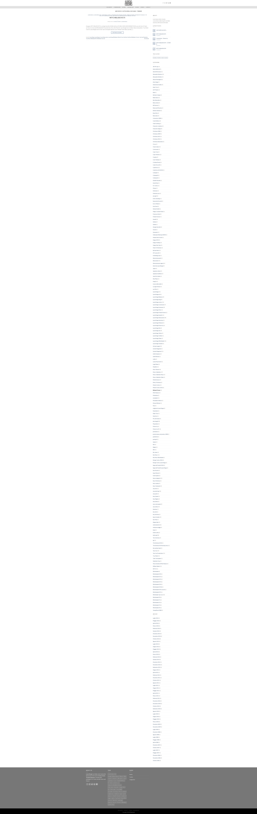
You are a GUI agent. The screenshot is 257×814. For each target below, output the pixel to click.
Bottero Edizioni (156, 110)
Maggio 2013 (156, 649)
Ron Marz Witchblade (140, 14)
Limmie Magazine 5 (157, 351)
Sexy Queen (155, 496)
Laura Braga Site (156, 328)
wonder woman (111, 804)
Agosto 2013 (156, 641)
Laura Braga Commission (158, 304)
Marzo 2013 (156, 654)
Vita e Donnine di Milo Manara (160, 563)
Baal (154, 92)
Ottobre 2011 (156, 680)
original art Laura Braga (158, 408)
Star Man (155, 519)
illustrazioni (155, 260)
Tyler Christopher (157, 558)
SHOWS (124, 7)
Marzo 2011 (156, 695)
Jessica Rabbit (119, 789)
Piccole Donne (156, 418)
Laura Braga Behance (158, 297)
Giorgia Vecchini (156, 227)
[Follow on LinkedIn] (170, 3)
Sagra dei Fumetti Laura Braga (160, 467)
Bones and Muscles (157, 108)
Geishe (154, 224)
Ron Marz (132, 14)
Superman (110, 802)
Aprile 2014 (155, 623)
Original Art (130, 7)
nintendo (124, 791)
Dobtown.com (156, 193)
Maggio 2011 (156, 690)
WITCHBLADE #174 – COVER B (163, 43)
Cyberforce (155, 167)
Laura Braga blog (157, 299)
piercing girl (155, 421)
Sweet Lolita (155, 532)
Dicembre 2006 (156, 755)
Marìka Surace (156, 379)
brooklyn (155, 57)
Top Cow (137, 37)
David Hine (155, 183)
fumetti (154, 219)
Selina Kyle (115, 800)
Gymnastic (155, 232)
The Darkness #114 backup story (160, 545)
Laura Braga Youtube (157, 343)
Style (154, 530)
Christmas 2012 (156, 139)
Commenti (146, 38)
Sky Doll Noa (156, 514)
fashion (159, 57)
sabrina (113, 798)
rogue (109, 798)
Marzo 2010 (156, 721)
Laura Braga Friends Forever (159, 312)
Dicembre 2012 (156, 662)
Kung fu (154, 281)
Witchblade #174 (157, 584)
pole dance (155, 431)
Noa (154, 405)
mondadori (155, 398)
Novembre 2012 (156, 664)
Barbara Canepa (156, 95)
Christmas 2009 (156, 133)
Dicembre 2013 (156, 633)
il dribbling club (156, 255)
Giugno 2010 (156, 716)
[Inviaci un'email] (168, 3)
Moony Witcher (156, 403)
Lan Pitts (155, 289)
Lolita (154, 359)
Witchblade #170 (157, 574)
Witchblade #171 (157, 576)
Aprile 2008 (155, 742)
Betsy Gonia (155, 102)
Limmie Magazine (157, 348)
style (163, 57)
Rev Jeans (155, 452)
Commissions (117, 7)
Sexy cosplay (156, 483)
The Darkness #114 (157, 543)
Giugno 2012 (156, 669)
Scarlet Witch (123, 798)
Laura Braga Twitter (157, 335)
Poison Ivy (155, 426)
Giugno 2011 (156, 688)
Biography (109, 7)
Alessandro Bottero (157, 76)
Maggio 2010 (156, 719)
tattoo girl (155, 535)
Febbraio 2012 (156, 675)
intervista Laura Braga (158, 265)
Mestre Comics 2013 (158, 387)
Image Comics (122, 787)
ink (108, 789)
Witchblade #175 (121, 15)
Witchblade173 (156, 605)
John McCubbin (156, 276)
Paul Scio (155, 416)
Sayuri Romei (156, 473)
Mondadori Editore (157, 400)
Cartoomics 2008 (157, 118)
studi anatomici (156, 524)
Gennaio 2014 (156, 631)
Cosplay (155, 157)
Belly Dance (155, 97)
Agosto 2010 (156, 711)
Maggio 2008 (156, 739)
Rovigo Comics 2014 (157, 460)
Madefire (155, 366)
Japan (154, 268)
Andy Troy (155, 87)
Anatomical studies (157, 84)
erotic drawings (156, 198)
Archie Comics (111, 774)
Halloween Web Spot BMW (159, 234)
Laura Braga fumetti (157, 315)
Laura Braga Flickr (157, 309)
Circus (154, 144)
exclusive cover (116, 782)
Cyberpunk (155, 177)
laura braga (115, 791)
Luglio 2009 (155, 729)
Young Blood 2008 (157, 610)
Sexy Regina (155, 499)
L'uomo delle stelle (157, 284)
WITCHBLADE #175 (117, 18)
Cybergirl (155, 172)
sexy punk (155, 493)
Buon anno (155, 115)
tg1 (153, 540)
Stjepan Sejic (156, 522)
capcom (109, 778)
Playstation (155, 423)
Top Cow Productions (107, 15)
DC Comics (110, 782)
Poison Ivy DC (156, 429)
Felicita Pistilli (156, 209)
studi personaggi (156, 527)
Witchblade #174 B (157, 587)
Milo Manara (156, 392)
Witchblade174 (156, 607)
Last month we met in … (161, 30)
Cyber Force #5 (156, 165)
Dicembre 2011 (156, 677)
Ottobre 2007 (156, 747)
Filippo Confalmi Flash (158, 211)
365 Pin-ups (155, 66)
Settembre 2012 (156, 667)
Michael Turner (126, 14)
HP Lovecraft (156, 253)
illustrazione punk (157, 258)
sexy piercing (156, 491)
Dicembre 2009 (156, 724)
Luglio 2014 (155, 618)
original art (117, 793)
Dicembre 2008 (156, 732)
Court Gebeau (156, 159)
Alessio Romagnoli (157, 79)
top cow (114, 802)
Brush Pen (155, 113)
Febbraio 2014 (156, 628)
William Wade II (156, 566)
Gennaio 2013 (156, 659)
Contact (148, 7)
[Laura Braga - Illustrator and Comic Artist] (128, 3)
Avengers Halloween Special (113, 776)
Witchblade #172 (157, 579)
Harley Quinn (110, 787)
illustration (116, 787)
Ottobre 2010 (156, 706)
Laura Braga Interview (158, 320)
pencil (124, 793)
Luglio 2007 (155, 750)
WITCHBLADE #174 (161, 48)
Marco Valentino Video (158, 377)
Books (137, 7)
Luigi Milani (155, 364)
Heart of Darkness (157, 247)
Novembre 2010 (156, 703)
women (166, 57)
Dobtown (155, 190)
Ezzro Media (156, 203)
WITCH (155, 568)
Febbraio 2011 (156, 698)
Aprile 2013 (155, 651)
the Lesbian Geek (157, 548)
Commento (158, 39)
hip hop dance (156, 250)
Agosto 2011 (156, 682)
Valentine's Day (156, 561)
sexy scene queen (157, 504)
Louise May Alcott (157, 361)
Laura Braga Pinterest (158, 322)
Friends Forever (156, 216)
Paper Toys (155, 413)
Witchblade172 (156, 602)
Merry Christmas (157, 382)
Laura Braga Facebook (158, 307)
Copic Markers (156, 154)
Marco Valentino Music (158, 374)
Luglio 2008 (155, 737)
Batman (121, 776)
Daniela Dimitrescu (121, 780)
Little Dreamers (156, 354)
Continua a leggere (117, 32)
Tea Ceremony (156, 537)
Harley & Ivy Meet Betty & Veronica (114, 785)
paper (121, 793)
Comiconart (155, 149)
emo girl (155, 196)
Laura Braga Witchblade (116, 14)
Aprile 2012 (155, 672)
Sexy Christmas (156, 480)
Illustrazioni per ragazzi (158, 263)
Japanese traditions (157, 273)
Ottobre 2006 (156, 760)
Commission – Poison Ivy (162, 38)
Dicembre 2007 (156, 745)
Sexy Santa (155, 501)
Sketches (155, 509)
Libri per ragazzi (156, 346)
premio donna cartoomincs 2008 (160, 434)
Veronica (119, 802)
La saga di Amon (156, 286)
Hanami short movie (157, 237)
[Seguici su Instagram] (164, 3)
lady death (110, 791)
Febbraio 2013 (156, 657)
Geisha (154, 221)
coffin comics (119, 778)
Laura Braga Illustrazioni (158, 317)
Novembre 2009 (156, 726)
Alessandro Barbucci (157, 74)
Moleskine (155, 395)
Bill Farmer (155, 105)
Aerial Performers (157, 71)
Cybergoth (155, 175)
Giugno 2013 (156, 646)
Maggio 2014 (156, 620)
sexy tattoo (155, 506)
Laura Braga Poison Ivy (158, 325)
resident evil (123, 795)
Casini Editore (156, 120)
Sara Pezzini (155, 470)
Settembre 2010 (156, 708)
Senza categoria (156, 478)
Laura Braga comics (106, 14)
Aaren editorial (156, 69)
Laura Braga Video (157, 338)
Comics (142, 7)
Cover (115, 780)
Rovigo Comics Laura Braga (159, 462)
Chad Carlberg (156, 123)
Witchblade (155, 571)
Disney (154, 188)
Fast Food (155, 206)
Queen (154, 442)
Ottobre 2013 (156, 638)
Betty (125, 776)
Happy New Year (157, 245)
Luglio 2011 (155, 685)
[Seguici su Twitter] (166, 3)
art (115, 774)
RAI (154, 444)
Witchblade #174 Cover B (159, 589)
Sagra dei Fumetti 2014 (158, 465)
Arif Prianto (155, 89)
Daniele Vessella (156, 180)
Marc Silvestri (156, 369)
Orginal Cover (111, 793)
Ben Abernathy (156, 100)
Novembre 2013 (156, 636)
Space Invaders (156, 517)
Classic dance (156, 146)
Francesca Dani (156, 214)
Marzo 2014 (156, 625)
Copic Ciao (155, 152)
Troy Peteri (115, 15)
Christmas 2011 (156, 136)
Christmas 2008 (156, 131)
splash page (120, 800)
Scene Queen (156, 475)
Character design (157, 128)
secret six (110, 800)
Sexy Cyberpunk (156, 486)
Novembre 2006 (156, 758)
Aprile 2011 (155, 693)
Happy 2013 (156, 240)
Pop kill (114, 795)
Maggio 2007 (156, 752)
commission (110, 780)
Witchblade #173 (157, 581)
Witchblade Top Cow (130, 15)
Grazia (154, 229)
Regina (154, 447)
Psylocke (118, 795)
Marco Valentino (157, 372)
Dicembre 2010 (156, 701)
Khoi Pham (155, 278)
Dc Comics (155, 185)
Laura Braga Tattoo (157, 333)
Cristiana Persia (156, 162)
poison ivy (110, 795)
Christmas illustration (158, 141)
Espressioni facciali (157, 201)
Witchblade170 (156, 597)
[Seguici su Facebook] (163, 3)
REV (154, 449)
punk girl (155, 439)
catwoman (114, 778)
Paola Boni (155, 411)
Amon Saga (155, 82)
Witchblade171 (156, 600)
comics (124, 778)
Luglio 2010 (155, 714)
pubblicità (155, 436)
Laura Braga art (97, 14)
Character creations (157, 126)
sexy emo (155, 488)
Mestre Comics (156, 385)
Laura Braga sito (156, 330)
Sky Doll (155, 511)
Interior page (112, 789)
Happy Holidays (156, 242)
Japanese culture (156, 271)
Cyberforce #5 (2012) (158, 170)
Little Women (156, 356)
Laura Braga (90, 14)
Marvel (120, 791)
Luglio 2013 (155, 644)
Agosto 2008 (156, 734)
